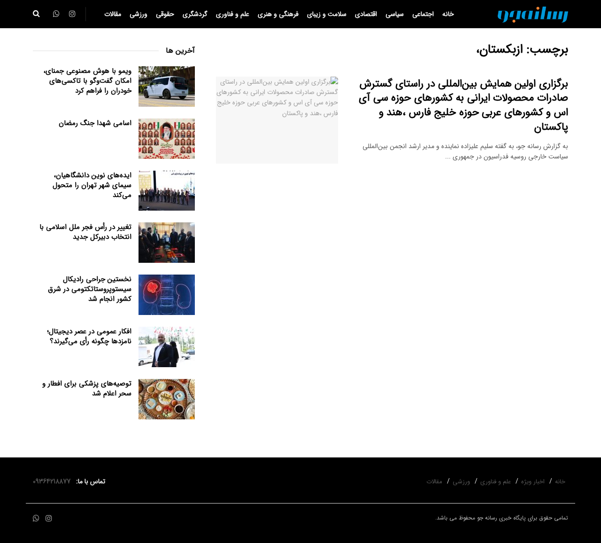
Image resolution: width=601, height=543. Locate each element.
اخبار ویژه (533, 482)
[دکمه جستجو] (36, 14)
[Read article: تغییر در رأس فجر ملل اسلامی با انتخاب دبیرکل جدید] (167, 242)
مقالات (112, 14)
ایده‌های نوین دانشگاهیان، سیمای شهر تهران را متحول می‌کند (92, 185)
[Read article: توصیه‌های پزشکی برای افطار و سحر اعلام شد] (167, 399)
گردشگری (195, 14)
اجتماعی (423, 14)
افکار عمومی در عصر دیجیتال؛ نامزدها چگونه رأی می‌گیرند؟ (89, 336)
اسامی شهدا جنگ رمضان (95, 123)
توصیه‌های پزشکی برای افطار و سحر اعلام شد (86, 388)
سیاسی (394, 14)
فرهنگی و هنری (278, 14)
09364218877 (53, 481)
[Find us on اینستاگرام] (49, 519)
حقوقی (165, 14)
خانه (448, 14)
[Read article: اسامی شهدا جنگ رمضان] (167, 138)
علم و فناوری (232, 14)
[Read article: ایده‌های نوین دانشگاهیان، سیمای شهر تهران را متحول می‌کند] (167, 191)
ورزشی (138, 14)
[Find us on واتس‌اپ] (36, 519)
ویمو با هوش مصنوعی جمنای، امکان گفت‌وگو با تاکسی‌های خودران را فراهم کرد (87, 80)
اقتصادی (366, 14)
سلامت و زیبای (327, 14)
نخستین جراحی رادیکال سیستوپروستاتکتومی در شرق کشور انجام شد (89, 289)
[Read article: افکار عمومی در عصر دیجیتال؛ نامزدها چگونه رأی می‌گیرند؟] (167, 347)
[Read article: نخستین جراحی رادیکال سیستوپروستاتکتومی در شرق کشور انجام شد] (167, 295)
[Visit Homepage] (533, 14)
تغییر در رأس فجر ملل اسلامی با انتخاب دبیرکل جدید (85, 232)
